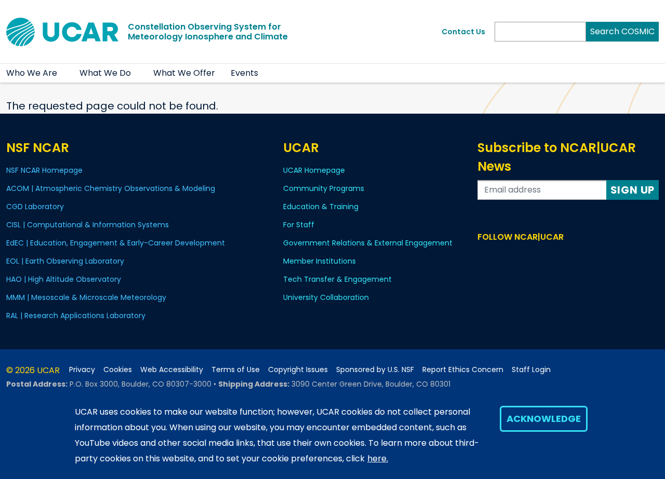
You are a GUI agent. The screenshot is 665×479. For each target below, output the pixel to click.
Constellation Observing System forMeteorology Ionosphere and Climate (208, 32)
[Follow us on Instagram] (514, 256)
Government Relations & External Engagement (368, 243)
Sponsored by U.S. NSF (375, 370)
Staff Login (531, 370)
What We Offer (184, 73)
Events (244, 73)
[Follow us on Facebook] (483, 256)
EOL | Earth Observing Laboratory (65, 261)
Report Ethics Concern (462, 370)
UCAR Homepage (314, 170)
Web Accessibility (171, 370)
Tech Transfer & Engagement (337, 279)
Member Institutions (319, 261)
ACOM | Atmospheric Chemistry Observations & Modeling (110, 188)
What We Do (105, 73)
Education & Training (320, 206)
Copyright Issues (298, 370)
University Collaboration (326, 297)
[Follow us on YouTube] (529, 256)
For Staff (298, 225)
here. (377, 458)
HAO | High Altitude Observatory (63, 279)
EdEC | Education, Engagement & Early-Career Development (115, 243)
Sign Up (632, 190)
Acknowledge (544, 418)
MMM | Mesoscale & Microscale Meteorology (86, 297)
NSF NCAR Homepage (44, 170)
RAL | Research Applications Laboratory (75, 315)
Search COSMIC (622, 31)
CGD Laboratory (35, 206)
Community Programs (323, 188)
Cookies (117, 370)
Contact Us (463, 31)
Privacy (82, 370)
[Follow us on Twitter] (499, 256)
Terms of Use (235, 370)
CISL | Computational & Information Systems (87, 225)
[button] (63, 73)
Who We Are (31, 73)
